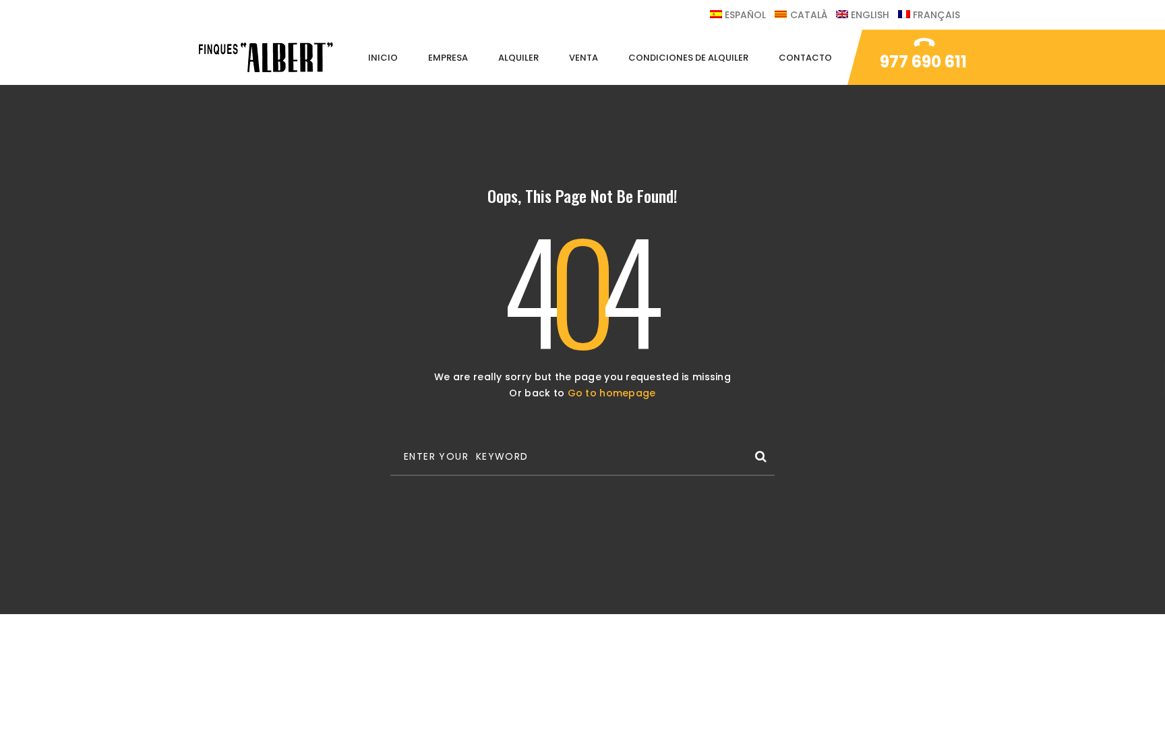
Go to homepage (612, 393)
